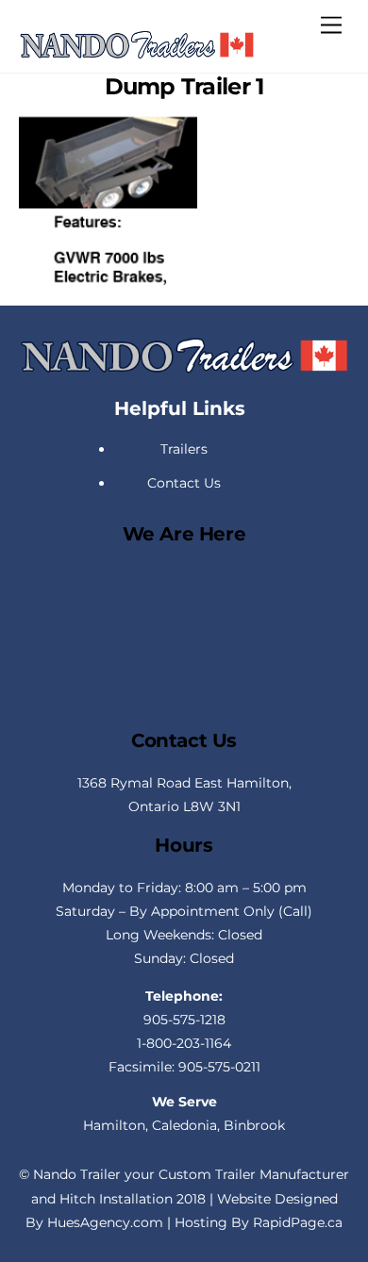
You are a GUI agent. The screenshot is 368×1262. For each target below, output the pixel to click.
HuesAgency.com (105, 1222)
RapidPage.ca (298, 1222)
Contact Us (184, 482)
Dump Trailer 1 (184, 86)
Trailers (184, 448)
